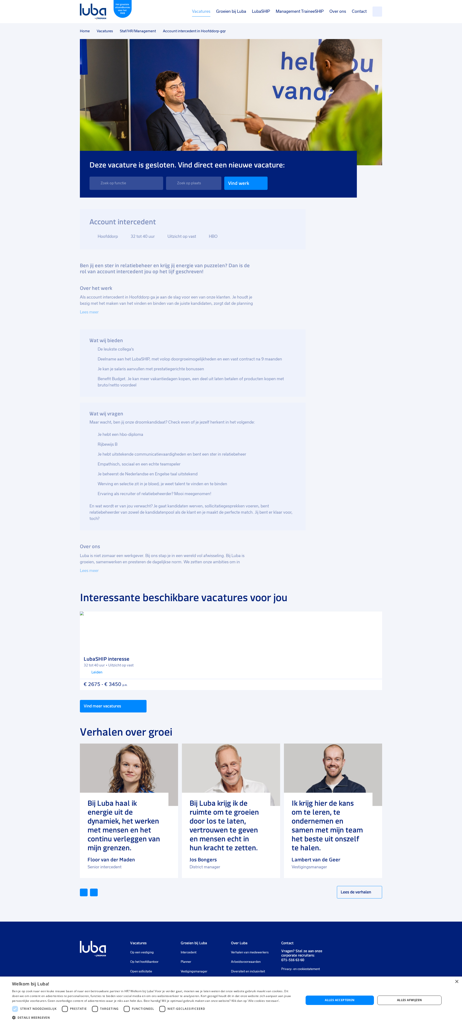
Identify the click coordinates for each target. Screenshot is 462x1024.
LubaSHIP (261, 11)
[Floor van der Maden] (129, 775)
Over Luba (239, 943)
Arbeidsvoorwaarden (246, 962)
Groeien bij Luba (231, 11)
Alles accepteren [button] (339, 1000)
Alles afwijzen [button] (409, 1000)
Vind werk (238, 183)
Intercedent (188, 952)
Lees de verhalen (356, 892)
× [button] (456, 982)
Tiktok (368, 945)
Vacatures (201, 11)
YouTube (358, 945)
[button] (153, 1018)
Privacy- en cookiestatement (300, 969)
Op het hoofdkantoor (144, 962)
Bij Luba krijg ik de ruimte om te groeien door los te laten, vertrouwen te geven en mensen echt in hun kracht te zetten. (224, 825)
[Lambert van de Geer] (333, 775)
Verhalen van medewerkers (250, 952)
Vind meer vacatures (102, 706)
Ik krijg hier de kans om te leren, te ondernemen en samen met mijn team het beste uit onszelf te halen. (327, 825)
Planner (186, 962)
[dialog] (231, 1000)
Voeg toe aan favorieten (374, 619)
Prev (87, 892)
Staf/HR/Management (138, 31)
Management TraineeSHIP (300, 11)
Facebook (350, 945)
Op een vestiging (142, 952)
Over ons (337, 11)
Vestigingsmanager (194, 971)
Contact (359, 11)
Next (97, 892)
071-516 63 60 (292, 960)
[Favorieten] (377, 12)
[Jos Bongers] (231, 775)
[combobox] (126, 183)
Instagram (342, 945)
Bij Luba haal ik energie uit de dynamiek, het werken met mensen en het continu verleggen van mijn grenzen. (124, 825)
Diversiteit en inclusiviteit (248, 971)
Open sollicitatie (141, 971)
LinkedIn (334, 945)
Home (85, 31)
